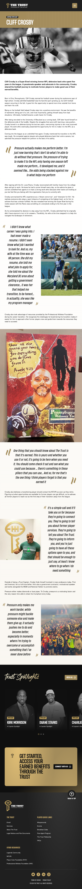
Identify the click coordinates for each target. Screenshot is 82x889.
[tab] (38, 734)
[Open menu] (74, 5)
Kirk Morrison (16, 723)
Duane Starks (48, 723)
